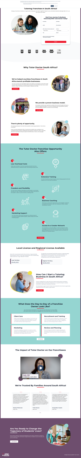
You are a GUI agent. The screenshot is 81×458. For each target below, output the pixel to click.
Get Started (15, 88)
